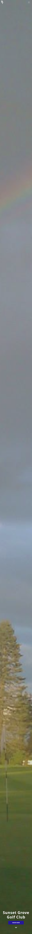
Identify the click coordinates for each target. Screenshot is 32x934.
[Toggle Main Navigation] (29, 2)
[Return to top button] (29, 931)
